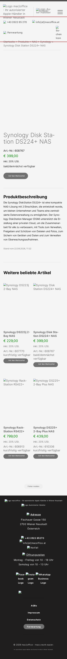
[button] (15, 176)
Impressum (34, 612)
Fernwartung (15, 32)
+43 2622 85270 (34, 538)
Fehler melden (33, 486)
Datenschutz (34, 619)
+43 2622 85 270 (17, 22)
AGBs (34, 605)
